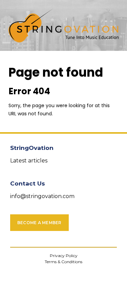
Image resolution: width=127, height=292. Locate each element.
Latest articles (28, 160)
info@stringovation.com (42, 196)
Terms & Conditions (63, 261)
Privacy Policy (64, 255)
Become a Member (39, 222)
